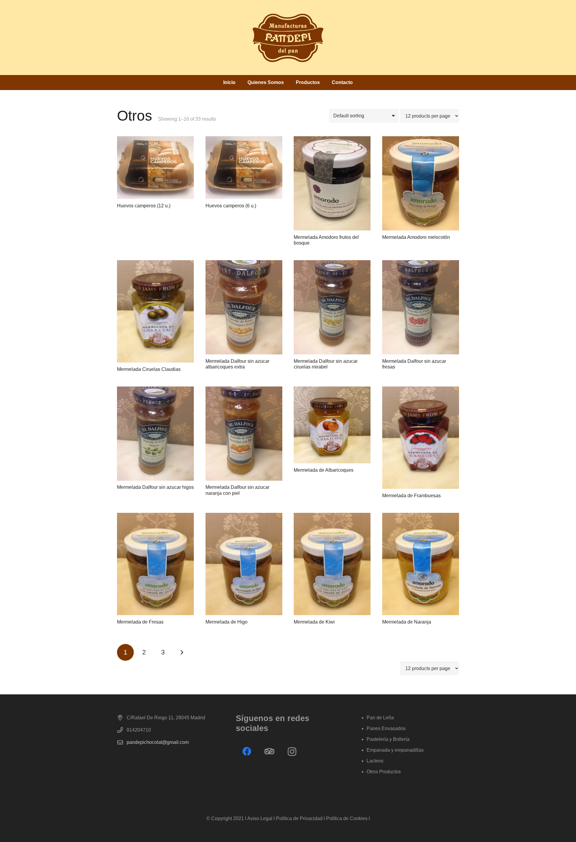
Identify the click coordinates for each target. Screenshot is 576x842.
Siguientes (181, 652)
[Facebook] (247, 751)
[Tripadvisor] (269, 751)
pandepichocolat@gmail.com (158, 742)
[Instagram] (292, 751)
